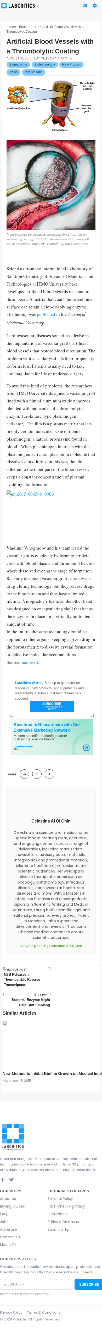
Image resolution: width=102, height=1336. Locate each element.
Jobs (4, 1221)
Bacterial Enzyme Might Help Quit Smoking (31, 1000)
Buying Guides (12, 1206)
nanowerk (30, 662)
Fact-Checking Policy (66, 1206)
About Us (8, 1198)
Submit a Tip (59, 1229)
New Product (71, 64)
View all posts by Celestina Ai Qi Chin (51, 945)
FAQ (3, 1214)
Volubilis (20, 1319)
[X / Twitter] (11, 1179)
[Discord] (20, 1179)
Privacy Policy (11, 1312)
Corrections (58, 1214)
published (46, 314)
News (13, 72)
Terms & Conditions (43, 1312)
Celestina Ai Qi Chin (51, 821)
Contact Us (10, 1237)
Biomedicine (29, 26)
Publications (33, 72)
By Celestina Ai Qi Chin (54, 58)
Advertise (8, 1229)
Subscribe (52, 706)
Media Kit (8, 1244)
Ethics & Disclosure (64, 1221)
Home (11, 26)
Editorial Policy (60, 1198)
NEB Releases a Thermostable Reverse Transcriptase (22, 977)
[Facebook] (2, 1179)
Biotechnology (45, 64)
